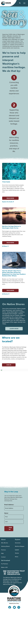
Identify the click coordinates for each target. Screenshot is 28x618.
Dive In (9, 365)
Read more (10, 198)
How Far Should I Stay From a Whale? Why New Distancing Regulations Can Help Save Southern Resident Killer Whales (14, 273)
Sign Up (10, 528)
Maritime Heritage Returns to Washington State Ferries (11, 227)
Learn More (14, 329)
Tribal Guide (6, 182)
